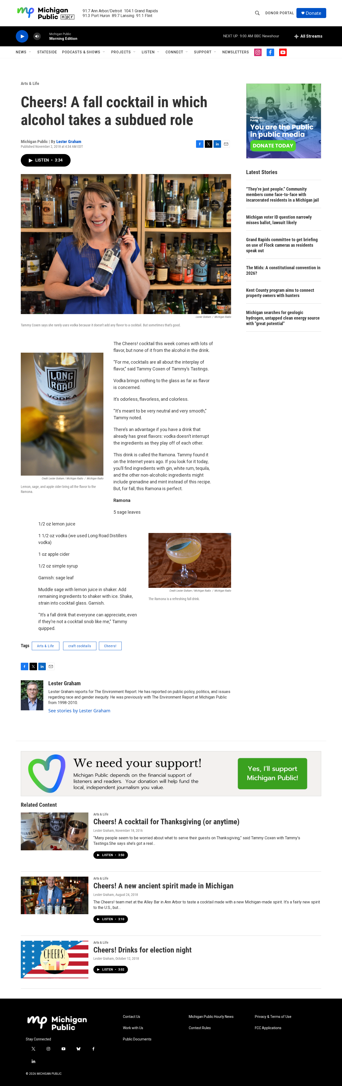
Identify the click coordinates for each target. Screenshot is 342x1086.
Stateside (47, 52)
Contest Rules (200, 1028)
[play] (22, 36)
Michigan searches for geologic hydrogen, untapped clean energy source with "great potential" (283, 318)
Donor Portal (279, 13)
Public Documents (137, 1039)
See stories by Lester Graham (79, 711)
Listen (148, 52)
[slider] (45, 36)
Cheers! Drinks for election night (142, 949)
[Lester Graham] (32, 695)
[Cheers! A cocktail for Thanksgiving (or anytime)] (54, 831)
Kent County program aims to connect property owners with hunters (280, 293)
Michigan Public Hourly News (211, 1017)
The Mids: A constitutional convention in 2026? (283, 270)
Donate (313, 13)
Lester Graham (68, 141)
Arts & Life (30, 83)
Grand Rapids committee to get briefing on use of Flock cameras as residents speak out (282, 245)
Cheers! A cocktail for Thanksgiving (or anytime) (166, 821)
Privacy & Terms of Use (273, 1017)
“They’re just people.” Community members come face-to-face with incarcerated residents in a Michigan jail (282, 194)
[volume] (37, 36)
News (21, 52)
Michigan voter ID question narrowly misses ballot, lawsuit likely (279, 219)
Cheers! (110, 646)
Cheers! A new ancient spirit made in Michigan (163, 885)
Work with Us (133, 1028)
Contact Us (131, 1017)
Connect (174, 52)
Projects (121, 52)
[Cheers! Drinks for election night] (54, 959)
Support (203, 52)
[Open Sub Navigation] (30, 52)
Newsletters (235, 52)
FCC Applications (268, 1028)
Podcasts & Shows (81, 52)
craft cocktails (79, 646)
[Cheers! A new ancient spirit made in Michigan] (54, 895)
